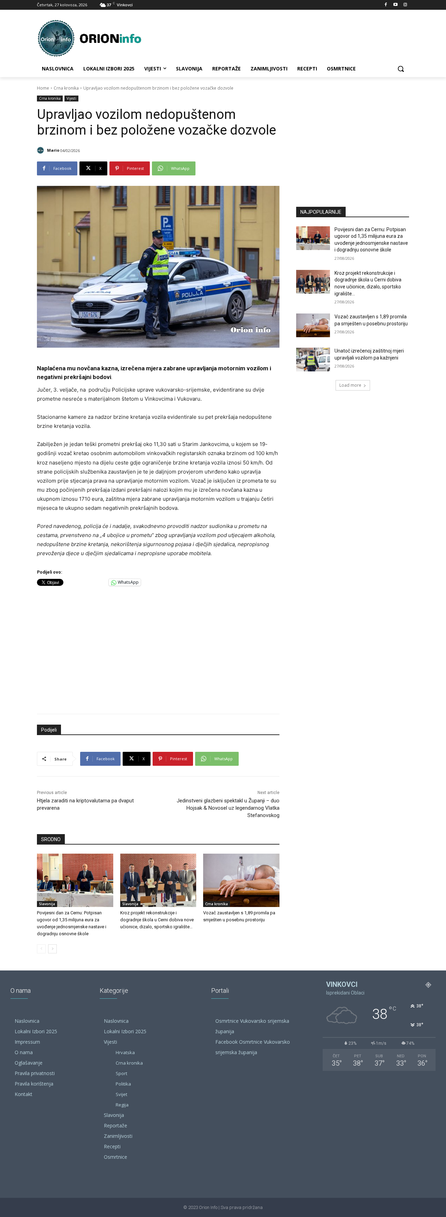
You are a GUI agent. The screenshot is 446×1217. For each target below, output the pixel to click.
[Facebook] (386, 5)
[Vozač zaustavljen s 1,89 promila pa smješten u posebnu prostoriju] (241, 880)
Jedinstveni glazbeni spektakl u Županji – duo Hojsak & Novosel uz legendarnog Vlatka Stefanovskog (228, 808)
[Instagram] (405, 5)
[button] (400, 68)
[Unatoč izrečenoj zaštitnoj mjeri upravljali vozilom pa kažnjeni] (313, 359)
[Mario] (41, 150)
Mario (53, 150)
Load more (350, 385)
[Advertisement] (158, 648)
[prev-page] (41, 948)
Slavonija (47, 903)
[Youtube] (395, 5)
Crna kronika (66, 88)
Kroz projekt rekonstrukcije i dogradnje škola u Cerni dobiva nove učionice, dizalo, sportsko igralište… (157, 919)
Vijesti (71, 98)
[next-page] (52, 948)
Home (43, 88)
